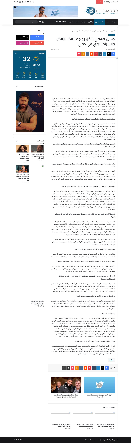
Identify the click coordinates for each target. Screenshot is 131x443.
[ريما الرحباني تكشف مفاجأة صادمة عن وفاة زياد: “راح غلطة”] (60, 417)
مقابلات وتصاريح (99, 22)
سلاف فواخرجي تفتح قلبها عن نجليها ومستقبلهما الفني (84, 425)
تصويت (77, 22)
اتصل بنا (71, 22)
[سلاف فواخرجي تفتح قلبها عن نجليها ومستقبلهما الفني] (83, 417)
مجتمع (84, 22)
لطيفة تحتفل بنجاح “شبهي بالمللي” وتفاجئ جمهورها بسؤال (24, 157)
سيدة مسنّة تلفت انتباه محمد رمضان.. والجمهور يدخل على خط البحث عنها (22, 177)
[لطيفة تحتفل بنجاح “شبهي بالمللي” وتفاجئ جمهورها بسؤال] (22, 149)
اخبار (108, 22)
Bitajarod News (89, 439)
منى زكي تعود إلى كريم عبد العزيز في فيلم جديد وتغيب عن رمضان (37, 303)
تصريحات (106, 31)
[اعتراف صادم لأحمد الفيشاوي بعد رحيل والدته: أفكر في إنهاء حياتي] (105, 417)
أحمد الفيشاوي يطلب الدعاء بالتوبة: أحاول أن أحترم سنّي (38, 156)
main (111, 360)
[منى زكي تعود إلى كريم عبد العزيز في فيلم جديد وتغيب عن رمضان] (37, 232)
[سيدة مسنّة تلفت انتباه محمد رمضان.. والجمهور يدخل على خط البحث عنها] (22, 169)
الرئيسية (114, 22)
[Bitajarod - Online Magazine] (101, 11)
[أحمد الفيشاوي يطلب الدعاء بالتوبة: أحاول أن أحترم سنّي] (37, 149)
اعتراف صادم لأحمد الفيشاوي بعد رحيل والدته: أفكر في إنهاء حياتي (106, 425)
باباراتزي (90, 22)
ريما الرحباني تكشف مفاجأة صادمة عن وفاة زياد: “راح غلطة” (61, 425)
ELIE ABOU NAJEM (61, 22)
